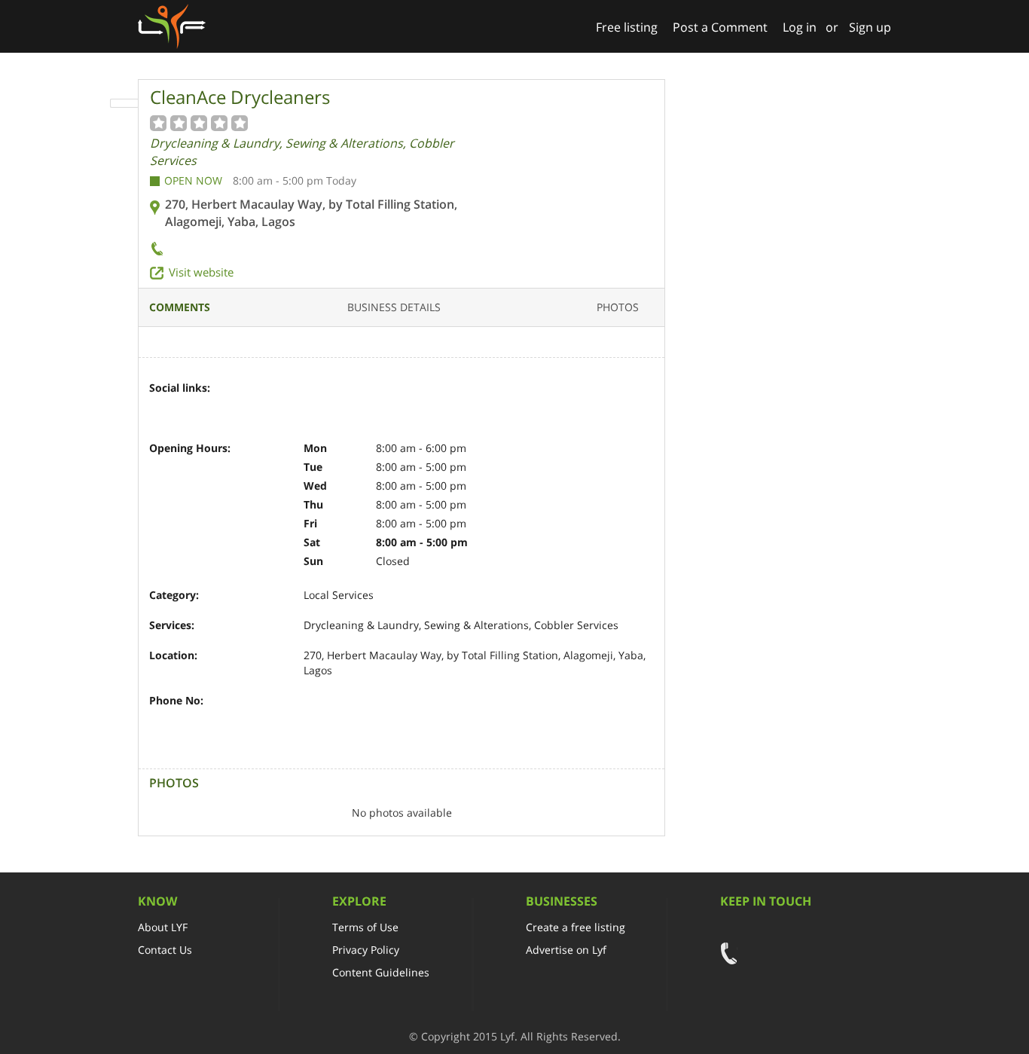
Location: (173, 655)
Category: (174, 595)
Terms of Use (365, 927)
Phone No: (176, 700)
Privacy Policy (365, 949)
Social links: (179, 387)
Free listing (627, 27)
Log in (800, 27)
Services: (171, 625)
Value (158, 123)
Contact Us (165, 949)
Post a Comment (720, 27)
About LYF (163, 927)
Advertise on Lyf (566, 949)
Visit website (201, 272)
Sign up (870, 27)
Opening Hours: (190, 448)
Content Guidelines (380, 972)
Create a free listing (575, 927)
